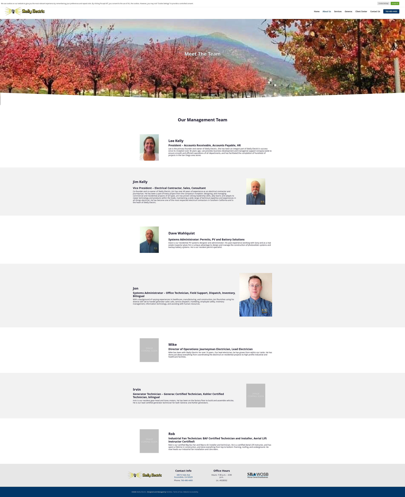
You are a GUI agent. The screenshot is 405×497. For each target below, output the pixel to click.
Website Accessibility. (190, 492)
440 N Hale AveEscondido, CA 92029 (183, 476)
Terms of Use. (178, 492)
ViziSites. (170, 492)
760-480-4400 (187, 480)
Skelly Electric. (142, 492)
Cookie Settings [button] (383, 3)
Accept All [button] (395, 3)
